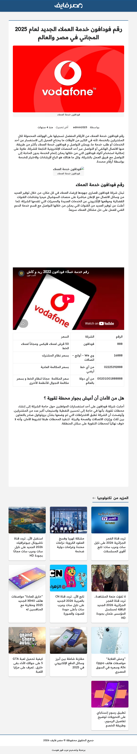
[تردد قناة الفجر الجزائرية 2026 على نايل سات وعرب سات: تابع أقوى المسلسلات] (109, 533)
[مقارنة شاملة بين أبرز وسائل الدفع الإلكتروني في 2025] (68, 652)
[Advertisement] (68, 240)
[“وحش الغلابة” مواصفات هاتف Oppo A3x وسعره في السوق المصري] (109, 652)
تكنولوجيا (104, 498)
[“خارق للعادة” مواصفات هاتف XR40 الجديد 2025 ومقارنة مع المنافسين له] (27, 594)
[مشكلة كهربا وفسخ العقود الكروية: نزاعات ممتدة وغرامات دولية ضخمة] (68, 533)
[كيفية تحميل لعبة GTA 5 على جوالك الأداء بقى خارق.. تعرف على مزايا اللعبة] (27, 652)
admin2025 (80, 127)
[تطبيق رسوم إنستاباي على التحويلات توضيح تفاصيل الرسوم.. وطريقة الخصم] (109, 705)
